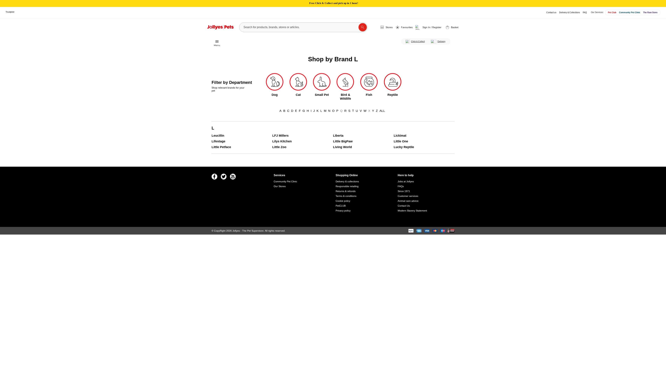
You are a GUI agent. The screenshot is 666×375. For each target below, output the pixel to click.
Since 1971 (404, 191)
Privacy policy (343, 210)
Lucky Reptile (404, 147)
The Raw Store (650, 12)
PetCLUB (341, 205)
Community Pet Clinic (629, 12)
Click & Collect (418, 41)
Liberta (338, 135)
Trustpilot (10, 12)
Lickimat (400, 135)
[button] (429, 27)
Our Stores (280, 186)
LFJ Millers (280, 135)
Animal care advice (408, 200)
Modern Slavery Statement (412, 210)
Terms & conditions (346, 196)
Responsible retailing (347, 186)
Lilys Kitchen (282, 141)
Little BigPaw (343, 141)
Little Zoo (279, 147)
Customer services (408, 196)
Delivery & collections (347, 181)
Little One (401, 141)
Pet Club (612, 12)
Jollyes (236, 230)
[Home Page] (220, 27)
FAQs (401, 186)
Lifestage (218, 141)
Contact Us (404, 205)
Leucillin (218, 135)
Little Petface (221, 147)
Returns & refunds (346, 191)
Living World (342, 147)
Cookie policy (343, 200)
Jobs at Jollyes (406, 181)
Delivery (441, 41)
